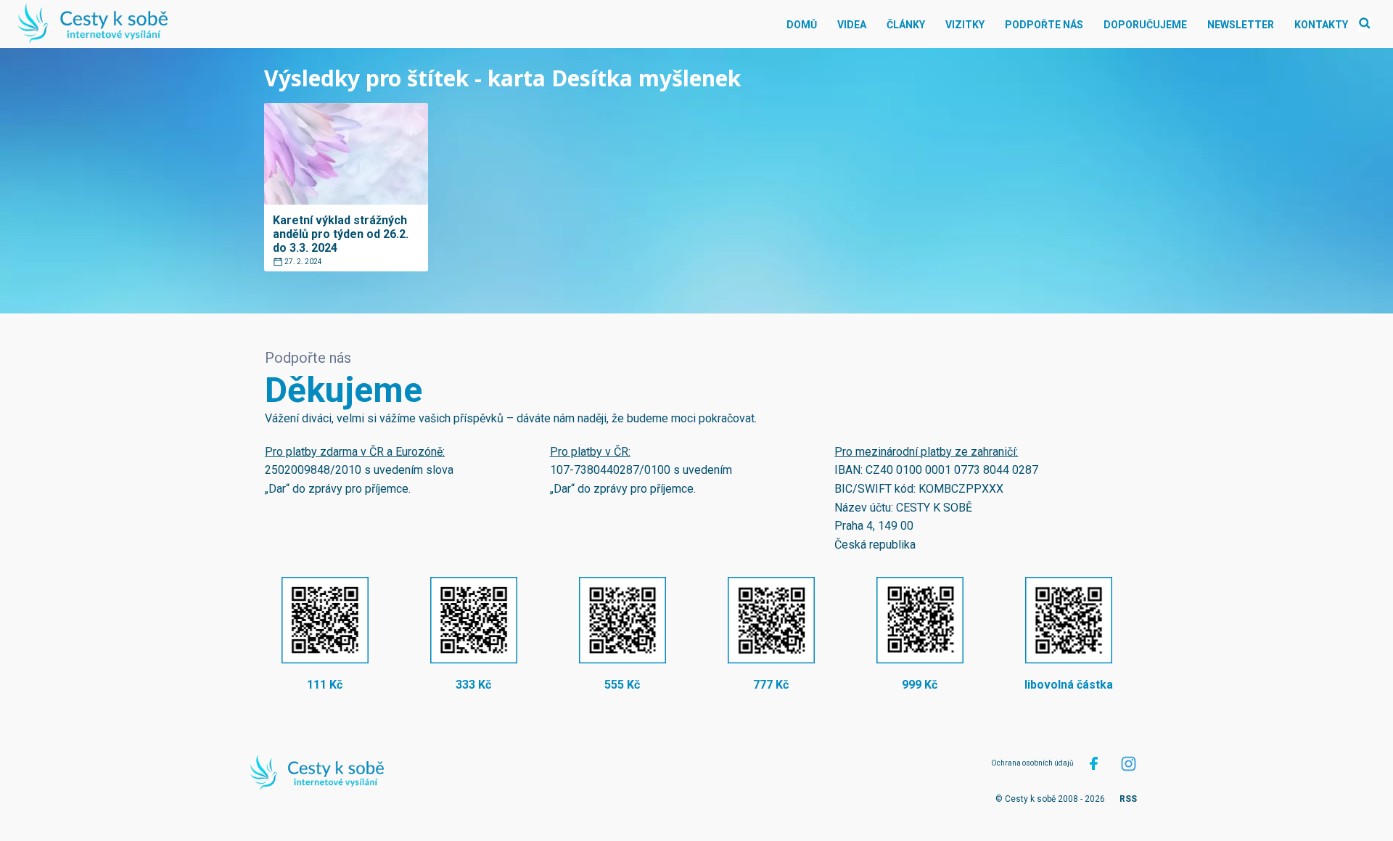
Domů (801, 24)
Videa (851, 24)
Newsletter (1240, 24)
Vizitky (965, 24)
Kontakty (1321, 24)
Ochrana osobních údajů (1032, 763)
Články (906, 24)
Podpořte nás (1044, 24)
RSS (1128, 799)
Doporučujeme (1145, 24)
